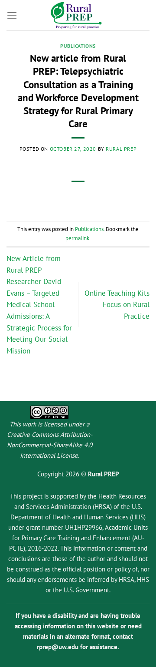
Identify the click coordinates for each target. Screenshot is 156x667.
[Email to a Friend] (86, 196)
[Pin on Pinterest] (102, 196)
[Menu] (11, 15)
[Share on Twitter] (69, 196)
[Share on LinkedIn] (118, 196)
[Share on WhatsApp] (37, 196)
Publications (78, 46)
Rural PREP (121, 148)
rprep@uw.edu (57, 647)
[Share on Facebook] (53, 196)
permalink (77, 238)
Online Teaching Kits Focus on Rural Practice (117, 304)
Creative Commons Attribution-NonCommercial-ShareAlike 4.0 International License (49, 444)
